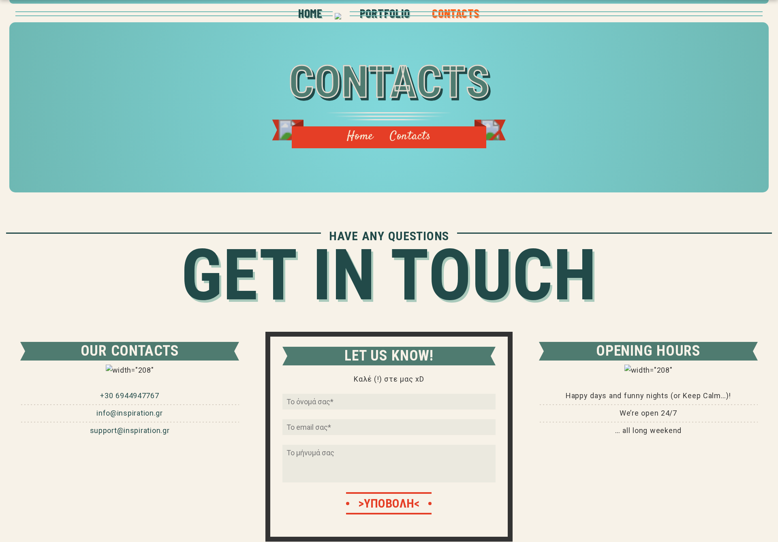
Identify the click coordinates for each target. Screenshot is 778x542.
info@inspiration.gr (129, 413)
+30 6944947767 (129, 395)
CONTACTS (456, 13)
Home (360, 136)
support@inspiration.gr (130, 430)
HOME (310, 13)
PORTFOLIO (385, 13)
